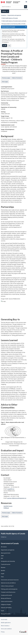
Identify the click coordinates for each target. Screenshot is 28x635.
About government (5, 553)
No (10, 46)
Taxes (2, 576)
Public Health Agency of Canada (10, 18)
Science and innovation (6, 601)
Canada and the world (6, 595)
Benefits (3, 570)
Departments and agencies (14, 15)
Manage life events (5, 613)
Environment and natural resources (10, 580)
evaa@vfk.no (10, 489)
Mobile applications (6, 622)
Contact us (3, 537)
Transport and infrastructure (8, 592)
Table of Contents (17, 78)
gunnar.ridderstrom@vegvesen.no (16, 498)
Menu (4, 11)
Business (3, 567)
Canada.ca (3, 15)
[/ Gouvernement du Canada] (10, 2)
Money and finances (6, 598)
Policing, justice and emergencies (9, 589)
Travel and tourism (5, 564)
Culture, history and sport (7, 586)
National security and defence (8, 583)
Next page (5, 81)
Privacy (2, 632)
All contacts (4, 547)
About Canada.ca (5, 625)
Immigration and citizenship (8, 561)
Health (2, 573)
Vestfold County (8, 506)
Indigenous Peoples (6, 604)
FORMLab (6, 508)
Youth (2, 610)
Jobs (2, 558)
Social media (4, 619)
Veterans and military (6, 607)
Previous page (6, 78)
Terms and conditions (6, 628)
